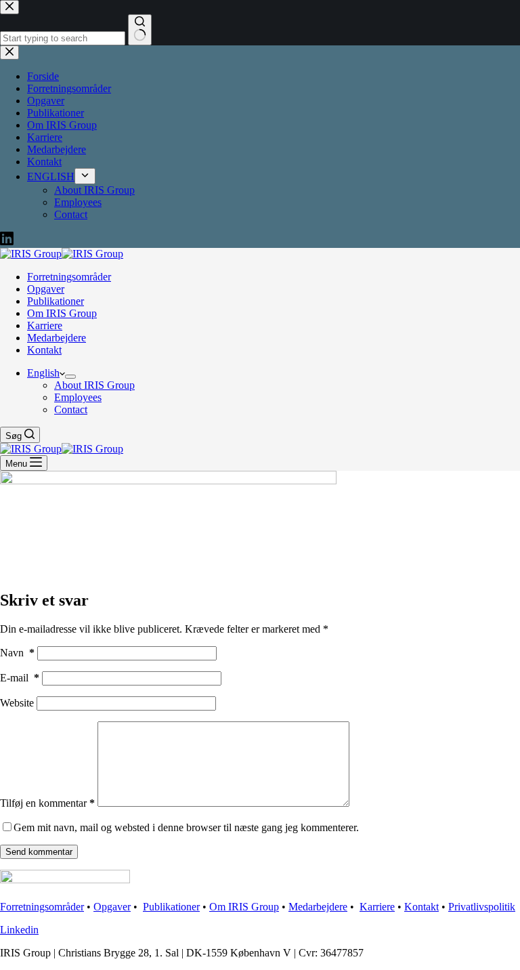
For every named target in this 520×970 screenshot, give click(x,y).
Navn (17, 652)
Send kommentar (38, 852)
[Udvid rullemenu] (70, 377)
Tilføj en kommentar (47, 803)
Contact (70, 409)
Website (17, 703)
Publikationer (55, 301)
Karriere (44, 325)
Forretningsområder (69, 276)
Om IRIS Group (62, 313)
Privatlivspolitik (481, 906)
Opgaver (45, 289)
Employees (78, 397)
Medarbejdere (56, 337)
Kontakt (44, 350)
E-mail (19, 677)
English (43, 373)
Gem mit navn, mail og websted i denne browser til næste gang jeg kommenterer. (186, 827)
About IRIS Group (94, 385)
